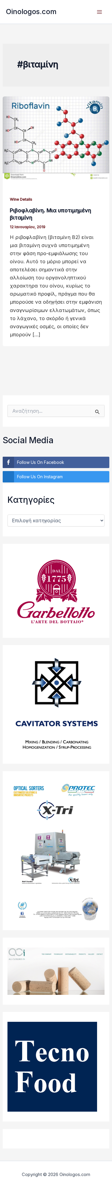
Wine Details (21, 199)
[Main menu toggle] (99, 12)
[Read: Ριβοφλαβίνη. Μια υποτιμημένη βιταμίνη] (56, 138)
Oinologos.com (31, 11)
